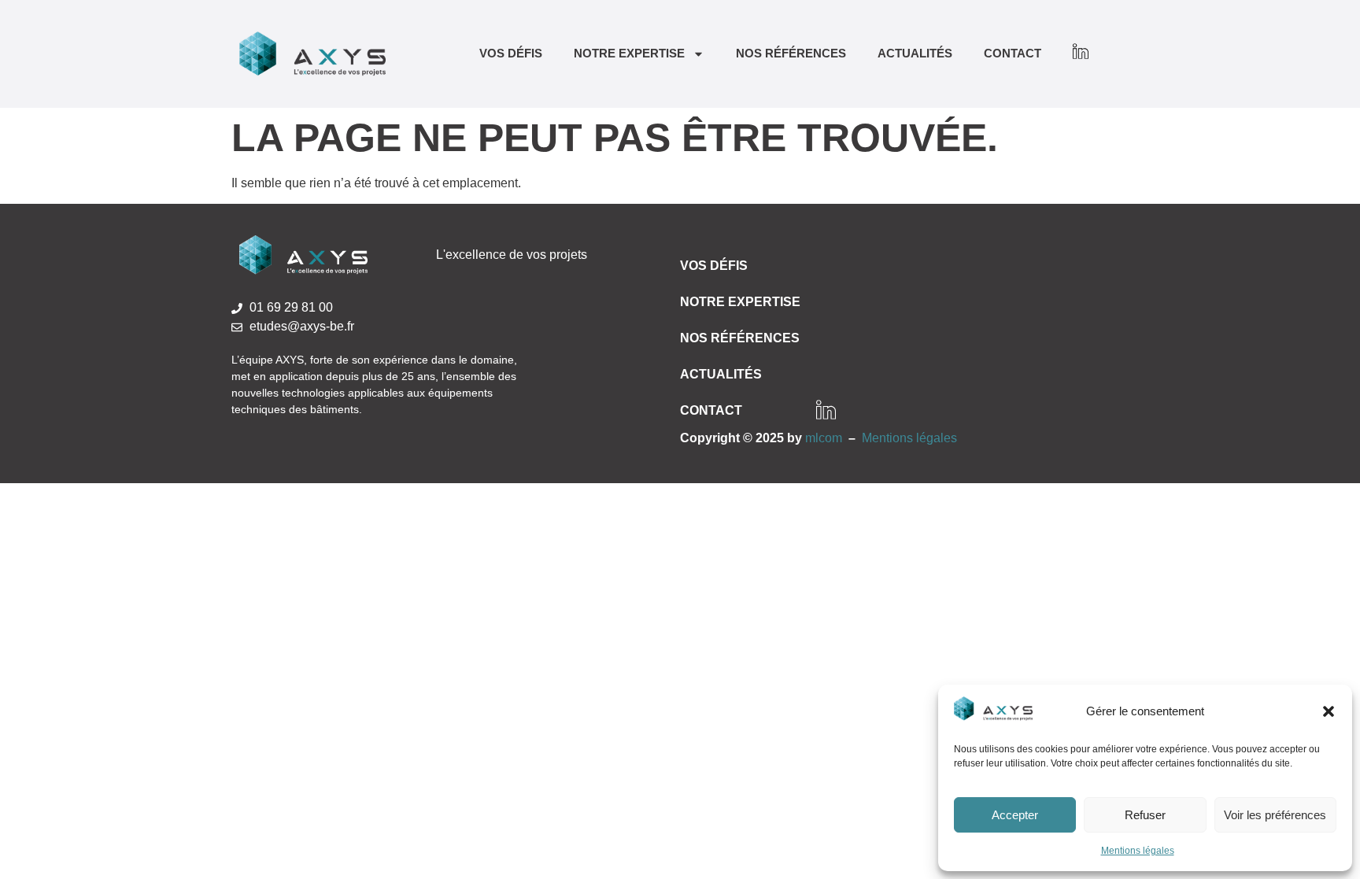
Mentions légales (1137, 850)
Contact (1012, 53)
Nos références (791, 53)
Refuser (1145, 815)
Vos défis (510, 53)
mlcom (823, 438)
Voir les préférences (1275, 815)
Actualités (915, 53)
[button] (1328, 711)
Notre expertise (629, 53)
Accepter (1015, 815)
